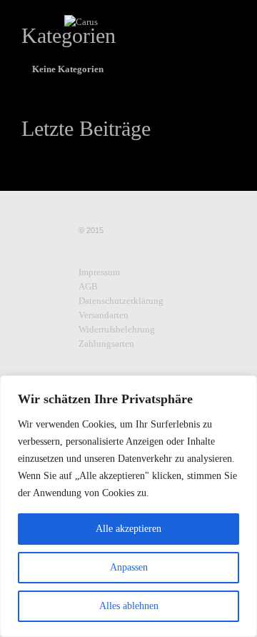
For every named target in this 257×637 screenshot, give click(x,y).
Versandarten (103, 315)
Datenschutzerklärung (121, 300)
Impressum (99, 272)
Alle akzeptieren (128, 528)
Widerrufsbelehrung (117, 329)
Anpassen (129, 567)
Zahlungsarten (106, 343)
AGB (88, 286)
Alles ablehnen (128, 606)
